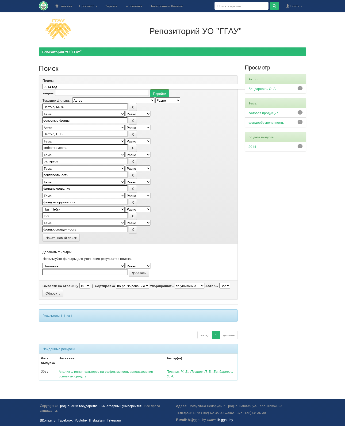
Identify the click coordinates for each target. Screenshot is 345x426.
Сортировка (105, 285)
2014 (252, 146)
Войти (294, 6)
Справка (111, 6)
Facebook (65, 420)
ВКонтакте (48, 420)
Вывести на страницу (60, 285)
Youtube (81, 420)
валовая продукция (263, 112)
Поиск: (48, 80)
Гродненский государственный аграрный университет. (100, 405)
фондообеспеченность (266, 122)
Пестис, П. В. (201, 371)
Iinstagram (97, 420)
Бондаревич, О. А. (262, 88)
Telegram (114, 420)
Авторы (211, 285)
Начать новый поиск (61, 237)
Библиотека (133, 6)
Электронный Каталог (166, 6)
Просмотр (87, 6)
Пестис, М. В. (177, 371)
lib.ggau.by (225, 419)
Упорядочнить (162, 285)
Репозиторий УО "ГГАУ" (62, 51)
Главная (65, 6)
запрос (48, 93)
